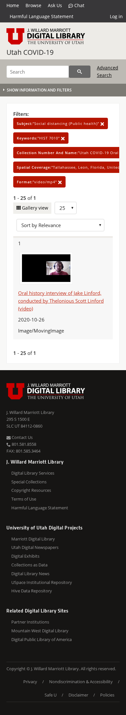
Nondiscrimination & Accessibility (81, 682)
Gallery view (34, 208)
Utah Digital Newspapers (34, 547)
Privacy (30, 682)
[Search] (79, 72)
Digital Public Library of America (41, 639)
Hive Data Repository (31, 591)
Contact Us (22, 437)
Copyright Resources (31, 490)
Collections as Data (29, 565)
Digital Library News (30, 573)
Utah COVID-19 (30, 52)
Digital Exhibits (25, 556)
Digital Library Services (32, 473)
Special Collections (29, 482)
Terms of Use (23, 499)
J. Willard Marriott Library (30, 412)
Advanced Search (107, 71)
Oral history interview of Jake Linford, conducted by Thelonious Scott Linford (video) (61, 301)
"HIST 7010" (39, 138)
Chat (78, 5)
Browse (33, 5)
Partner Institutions (30, 622)
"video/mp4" (37, 181)
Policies (107, 695)
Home (12, 5)
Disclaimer (78, 695)
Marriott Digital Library (33, 539)
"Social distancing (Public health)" (58, 123)
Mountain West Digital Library (39, 631)
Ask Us (55, 5)
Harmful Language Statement (41, 16)
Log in (116, 16)
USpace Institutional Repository (41, 582)
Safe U (51, 695)
